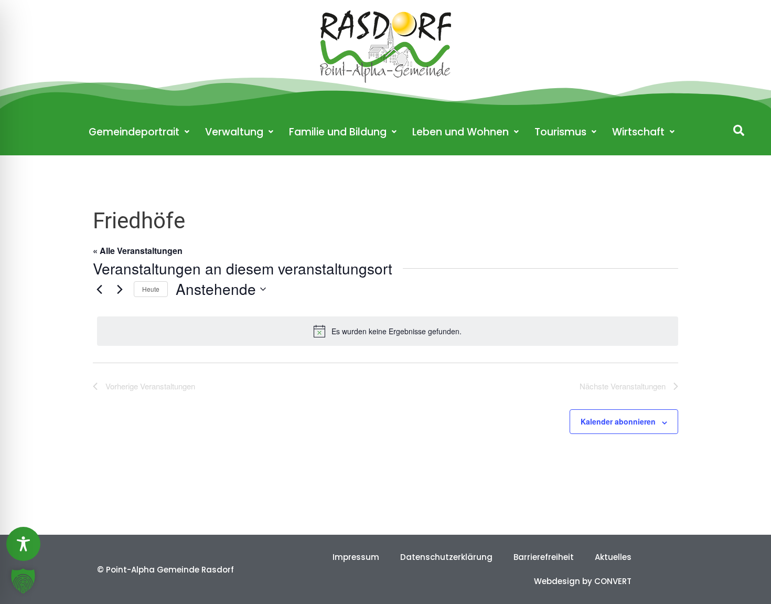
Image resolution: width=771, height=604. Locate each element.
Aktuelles (613, 557)
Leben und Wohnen (460, 132)
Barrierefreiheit (543, 557)
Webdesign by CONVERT (582, 581)
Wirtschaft (638, 132)
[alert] (387, 331)
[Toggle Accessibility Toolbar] (23, 544)
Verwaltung (234, 132)
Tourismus (560, 132)
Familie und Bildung (338, 132)
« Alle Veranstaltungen (138, 251)
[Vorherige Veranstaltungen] (99, 289)
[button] (738, 130)
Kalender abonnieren (618, 421)
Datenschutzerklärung (446, 557)
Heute (150, 288)
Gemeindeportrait (134, 132)
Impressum (356, 557)
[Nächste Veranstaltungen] (119, 289)
